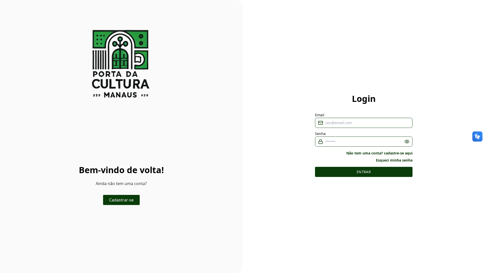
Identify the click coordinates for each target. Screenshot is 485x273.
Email (319, 115)
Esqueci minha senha (394, 160)
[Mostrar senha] (406, 141)
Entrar (364, 171)
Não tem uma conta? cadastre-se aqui (379, 153)
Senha (320, 133)
